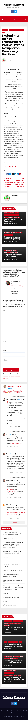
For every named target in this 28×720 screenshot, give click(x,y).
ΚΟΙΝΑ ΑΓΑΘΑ (16, 217)
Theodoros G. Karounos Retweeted (18, 396)
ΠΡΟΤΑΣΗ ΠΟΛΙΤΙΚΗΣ (8, 250)
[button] (25, 19)
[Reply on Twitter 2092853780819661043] (7, 518)
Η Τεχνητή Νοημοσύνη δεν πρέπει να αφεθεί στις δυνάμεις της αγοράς (14, 679)
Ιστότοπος (5, 360)
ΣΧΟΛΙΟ (15, 658)
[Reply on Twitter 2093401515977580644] (7, 472)
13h (17, 480)
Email (4, 350)
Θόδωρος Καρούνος (14, 4)
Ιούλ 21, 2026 (8, 665)
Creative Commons (8, 538)
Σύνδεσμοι (16, 716)
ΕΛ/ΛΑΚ (16, 252)
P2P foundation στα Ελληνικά (11, 597)
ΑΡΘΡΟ (20, 232)
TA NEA (19, 675)
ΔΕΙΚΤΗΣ (5, 557)
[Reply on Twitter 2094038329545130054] (7, 426)
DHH (7, 434)
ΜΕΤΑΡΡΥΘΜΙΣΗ (17, 623)
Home (5, 716)
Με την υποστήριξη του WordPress (9, 710)
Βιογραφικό (10, 716)
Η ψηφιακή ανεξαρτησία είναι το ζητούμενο (13, 256)
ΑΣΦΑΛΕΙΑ (17, 212)
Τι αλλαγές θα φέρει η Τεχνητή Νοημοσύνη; (12, 238)
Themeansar (14, 712)
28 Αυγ (13, 454)
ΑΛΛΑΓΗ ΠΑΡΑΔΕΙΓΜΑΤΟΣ (9, 212)
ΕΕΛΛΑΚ (8, 505)
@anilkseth (10, 489)
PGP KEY (22, 716)
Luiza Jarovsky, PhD (12, 399)
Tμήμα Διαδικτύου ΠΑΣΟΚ (10, 605)
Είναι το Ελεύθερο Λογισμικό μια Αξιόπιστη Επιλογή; (8, 182)
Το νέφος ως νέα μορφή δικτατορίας (13, 220)
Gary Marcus (9, 480)
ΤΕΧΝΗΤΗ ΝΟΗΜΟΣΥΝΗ (8, 217)
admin (11, 59)
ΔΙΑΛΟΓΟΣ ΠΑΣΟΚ (8, 561)
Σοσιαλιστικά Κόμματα (8, 623)
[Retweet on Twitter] (10, 396)
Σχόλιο (5, 310)
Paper (3, 32)
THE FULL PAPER (10, 166)
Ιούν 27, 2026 (8, 681)
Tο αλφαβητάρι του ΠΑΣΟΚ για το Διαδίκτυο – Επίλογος (19, 182)
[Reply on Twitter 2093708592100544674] (7, 446)
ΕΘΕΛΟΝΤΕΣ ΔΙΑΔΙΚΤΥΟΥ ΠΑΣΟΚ (12, 570)
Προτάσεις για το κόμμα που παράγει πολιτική (13, 662)
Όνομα (5, 341)
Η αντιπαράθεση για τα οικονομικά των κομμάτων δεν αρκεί (14, 646)
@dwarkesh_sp (11, 491)
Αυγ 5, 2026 (8, 648)
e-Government (14, 232)
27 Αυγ (13, 505)
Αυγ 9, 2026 (8, 632)
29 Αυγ (13, 434)
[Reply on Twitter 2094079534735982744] (7, 497)
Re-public (5, 601)
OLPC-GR (5, 593)
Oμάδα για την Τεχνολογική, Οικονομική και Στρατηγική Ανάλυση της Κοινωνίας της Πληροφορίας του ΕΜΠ (13, 587)
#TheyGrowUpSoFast (16, 443)
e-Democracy (7, 232)
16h (21, 399)
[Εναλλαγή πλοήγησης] (14, 19)
